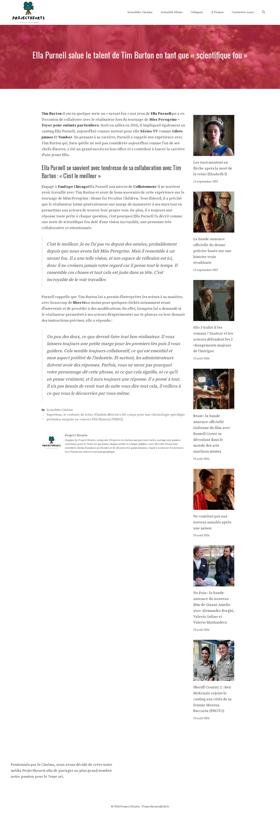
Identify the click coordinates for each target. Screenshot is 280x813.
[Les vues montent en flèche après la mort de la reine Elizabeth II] (213, 152)
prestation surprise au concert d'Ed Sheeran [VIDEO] (85, 420)
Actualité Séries (171, 12)
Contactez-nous (243, 12)
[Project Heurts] (28, 12)
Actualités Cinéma (140, 12)
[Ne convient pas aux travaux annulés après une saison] (213, 506)
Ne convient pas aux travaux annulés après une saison (212, 522)
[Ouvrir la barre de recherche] (263, 12)
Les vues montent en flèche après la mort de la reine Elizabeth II (212, 168)
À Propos (217, 12)
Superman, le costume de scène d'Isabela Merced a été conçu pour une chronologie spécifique (116, 415)
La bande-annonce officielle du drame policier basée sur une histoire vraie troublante (212, 251)
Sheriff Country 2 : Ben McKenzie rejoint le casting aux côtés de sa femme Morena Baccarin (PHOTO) (212, 699)
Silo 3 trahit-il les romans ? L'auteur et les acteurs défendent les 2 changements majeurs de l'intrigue (213, 339)
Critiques (197, 12)
